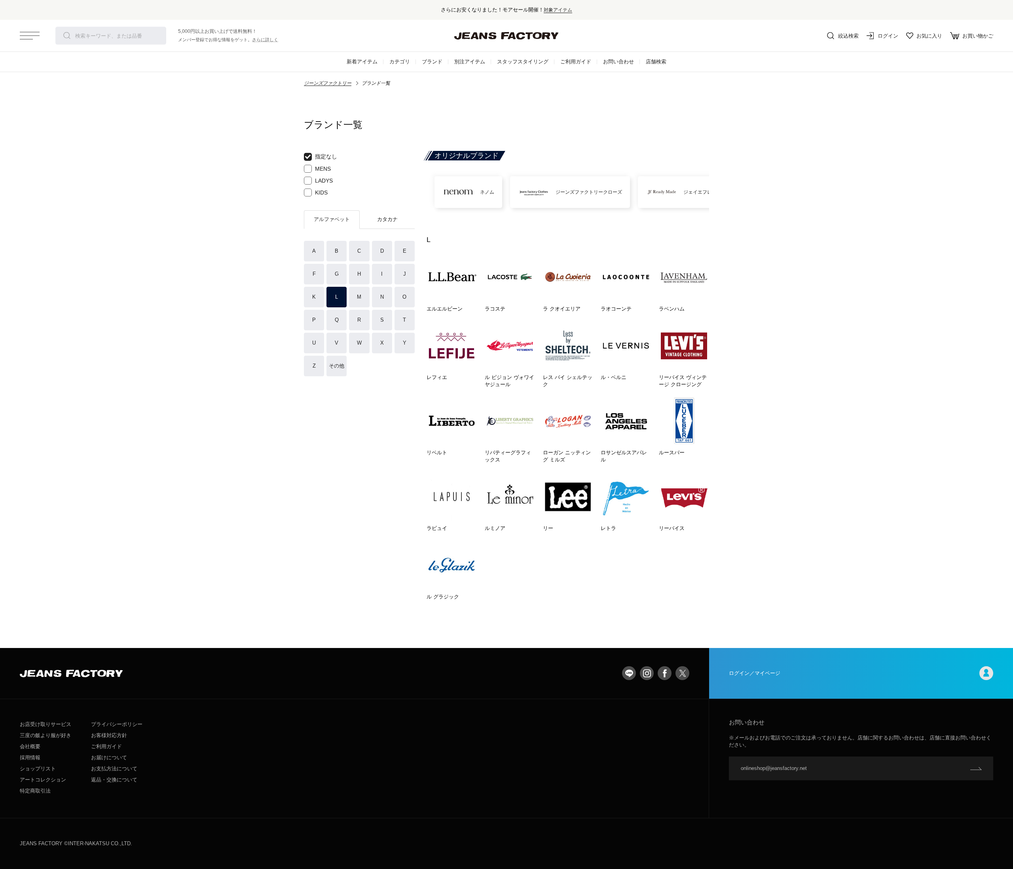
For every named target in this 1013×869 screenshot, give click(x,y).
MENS (323, 169)
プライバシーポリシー (116, 724)
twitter (682, 673)
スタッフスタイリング (522, 62)
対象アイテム (558, 9)
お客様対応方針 (109, 735)
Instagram (647, 673)
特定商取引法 (35, 791)
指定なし (326, 156)
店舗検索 (656, 62)
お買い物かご (977, 36)
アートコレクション (43, 780)
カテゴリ (399, 62)
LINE (629, 673)
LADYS (324, 180)
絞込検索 (848, 36)
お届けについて (109, 757)
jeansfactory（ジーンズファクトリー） (506, 36)
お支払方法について (114, 769)
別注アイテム (469, 62)
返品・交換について (114, 780)
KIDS (321, 192)
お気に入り (929, 36)
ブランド (432, 62)
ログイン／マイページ (754, 673)
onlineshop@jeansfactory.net (774, 768)
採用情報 (30, 757)
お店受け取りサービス (45, 724)
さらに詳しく (265, 39)
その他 (336, 366)
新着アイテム (362, 62)
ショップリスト (38, 769)
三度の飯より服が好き (45, 735)
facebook (665, 673)
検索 (66, 35)
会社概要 (30, 746)
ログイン (888, 36)
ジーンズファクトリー (327, 83)
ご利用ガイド (575, 62)
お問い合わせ (618, 62)
